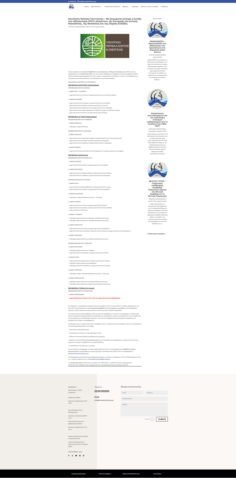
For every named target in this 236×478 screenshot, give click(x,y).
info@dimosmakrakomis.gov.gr (104, 400)
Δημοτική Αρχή (95, 6)
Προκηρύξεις (152, 131)
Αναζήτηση (164, 6)
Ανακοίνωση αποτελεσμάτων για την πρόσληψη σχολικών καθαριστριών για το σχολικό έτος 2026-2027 (157, 119)
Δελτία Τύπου (90, 26)
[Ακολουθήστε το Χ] (72, 455)
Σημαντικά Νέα (99, 26)
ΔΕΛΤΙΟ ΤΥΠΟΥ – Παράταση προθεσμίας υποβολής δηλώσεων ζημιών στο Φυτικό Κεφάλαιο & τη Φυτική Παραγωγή (157, 188)
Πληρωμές (135, 6)
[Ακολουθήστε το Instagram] (79, 455)
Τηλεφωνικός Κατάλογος (112, 6)
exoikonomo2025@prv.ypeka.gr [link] (100, 359)
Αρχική (86, 6)
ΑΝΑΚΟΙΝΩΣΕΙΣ (80, 26)
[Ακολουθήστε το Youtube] (76, 455)
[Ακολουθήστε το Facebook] (68, 455)
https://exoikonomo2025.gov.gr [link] (78, 353)
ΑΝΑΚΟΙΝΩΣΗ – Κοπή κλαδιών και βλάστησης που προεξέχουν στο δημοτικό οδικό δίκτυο (157, 46)
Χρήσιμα (125, 6)
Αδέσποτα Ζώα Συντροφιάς (149, 6)
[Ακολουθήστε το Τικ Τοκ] (83, 455)
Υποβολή (162, 419)
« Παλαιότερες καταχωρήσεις (156, 233)
